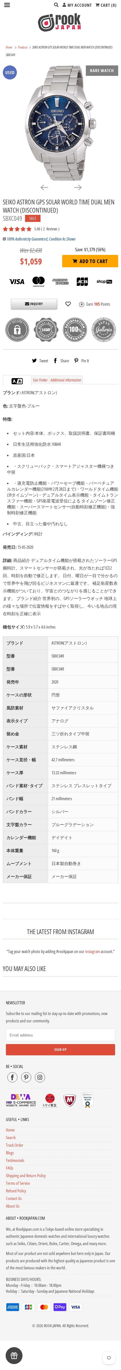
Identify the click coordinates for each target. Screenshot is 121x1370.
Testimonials (15, 1160)
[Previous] (43, 187)
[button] (68, 304)
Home (10, 1130)
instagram (92, 951)
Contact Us (14, 1198)
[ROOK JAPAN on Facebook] (12, 1077)
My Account (79, 5)
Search (11, 1137)
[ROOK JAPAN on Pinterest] (26, 1077)
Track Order (14, 1145)
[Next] (77, 187)
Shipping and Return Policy (26, 1175)
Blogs (10, 1152)
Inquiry (36, 303)
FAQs (9, 1168)
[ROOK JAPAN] (60, 22)
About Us (12, 1206)
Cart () (108, 5)
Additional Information (66, 380)
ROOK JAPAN (52, 1325)
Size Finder (40, 380)
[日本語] (20, 381)
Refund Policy (16, 1190)
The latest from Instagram (60, 931)
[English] (14, 381)
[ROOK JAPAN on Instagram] (40, 1077)
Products (23, 47)
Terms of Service (18, 1183)
